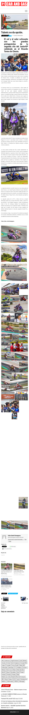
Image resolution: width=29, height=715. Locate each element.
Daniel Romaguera (18, 35)
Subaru (10, 679)
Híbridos (3, 670)
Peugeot (22, 672)
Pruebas (14, 674)
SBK (2, 679)
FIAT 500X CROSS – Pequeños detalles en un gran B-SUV (4, 605)
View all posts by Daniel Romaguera (16, 539)
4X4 (2, 660)
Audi (21, 660)
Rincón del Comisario (13, 593)
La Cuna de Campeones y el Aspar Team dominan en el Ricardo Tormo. (6, 572)
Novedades (13, 672)
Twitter (9, 541)
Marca (14, 670)
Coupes (3, 665)
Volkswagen (21, 681)
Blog (25, 539)
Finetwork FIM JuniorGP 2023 (8, 698)
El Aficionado (4, 667)
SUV (14, 679)
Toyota (17, 679)
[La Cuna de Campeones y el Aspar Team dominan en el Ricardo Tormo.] (6, 566)
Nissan (8, 672)
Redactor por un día (6, 677)
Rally (18, 674)
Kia (7, 670)
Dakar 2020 (22, 665)
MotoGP (3, 672)
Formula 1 (25, 667)
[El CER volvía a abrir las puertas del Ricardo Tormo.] (19, 566)
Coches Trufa (10, 663)
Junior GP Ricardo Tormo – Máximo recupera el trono (14, 689)
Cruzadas (8, 665)
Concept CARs (24, 663)
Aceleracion (7, 660)
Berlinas (25, 660)
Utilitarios (4, 681)
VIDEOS (16, 681)
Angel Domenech (15, 660)
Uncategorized (24, 679)
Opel (18, 672)
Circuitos (4, 663)
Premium (4, 674)
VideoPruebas (10, 681)
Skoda (6, 679)
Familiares (19, 667)
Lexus (10, 670)
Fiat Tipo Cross (25, 603)
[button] (14, 4)
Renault (13, 677)
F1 (15, 667)
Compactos (16, 663)
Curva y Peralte (15, 665)
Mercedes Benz (20, 670)
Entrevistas (11, 667)
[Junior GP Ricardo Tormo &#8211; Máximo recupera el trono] (6, 581)
